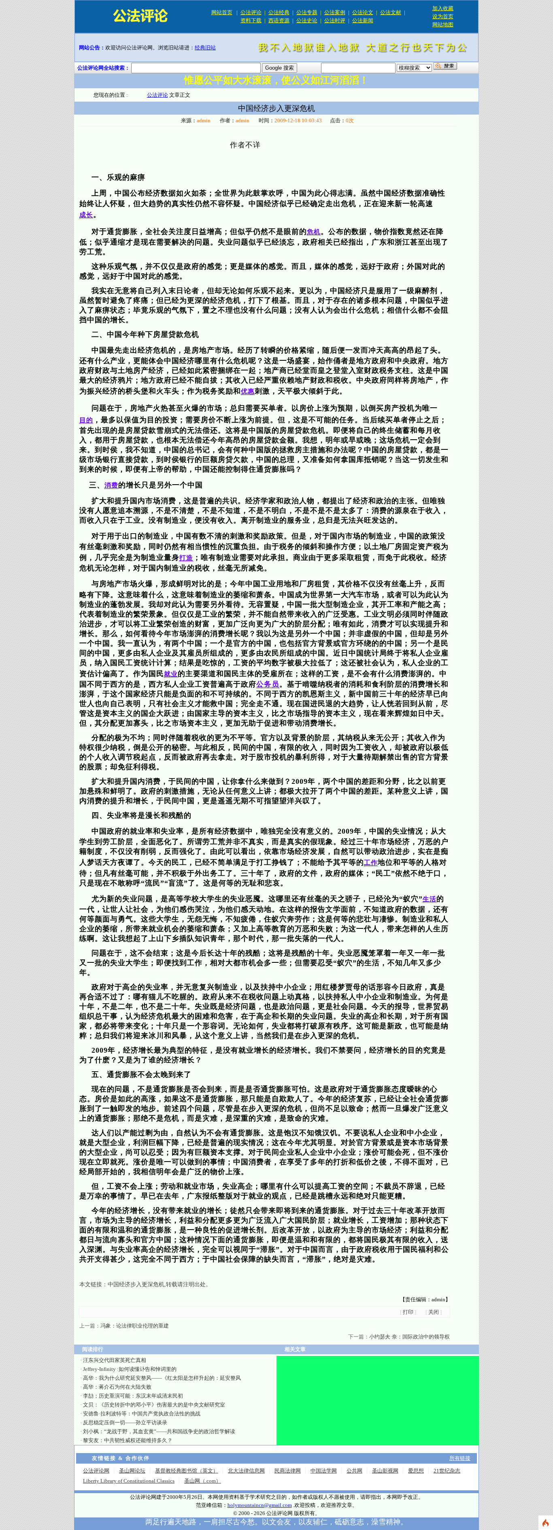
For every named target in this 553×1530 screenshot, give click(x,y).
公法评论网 (96, 1471)
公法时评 (334, 20)
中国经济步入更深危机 (136, 1284)
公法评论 (251, 12)
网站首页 (221, 12)
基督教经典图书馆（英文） (186, 1471)
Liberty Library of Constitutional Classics (128, 1481)
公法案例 (334, 12)
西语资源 (278, 20)
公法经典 (278, 12)
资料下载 (251, 20)
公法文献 (390, 12)
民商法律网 (287, 1471)
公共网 (354, 1471)
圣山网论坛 (132, 1471)
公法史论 (306, 20)
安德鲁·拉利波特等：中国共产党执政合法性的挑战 (141, 1414)
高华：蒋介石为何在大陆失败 (117, 1387)
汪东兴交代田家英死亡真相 (114, 1360)
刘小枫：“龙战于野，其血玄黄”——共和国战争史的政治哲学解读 (159, 1431)
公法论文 (362, 12)
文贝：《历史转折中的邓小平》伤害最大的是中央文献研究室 (154, 1405)
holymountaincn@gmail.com (260, 1505)
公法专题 (306, 12)
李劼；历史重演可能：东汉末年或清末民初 (133, 1396)
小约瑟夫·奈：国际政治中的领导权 (409, 1337)
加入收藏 (442, 8)
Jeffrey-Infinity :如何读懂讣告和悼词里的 (130, 1369)
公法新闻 (362, 20)
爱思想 (416, 1471)
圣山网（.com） (202, 1481)
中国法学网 (324, 1471)
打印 (408, 1312)
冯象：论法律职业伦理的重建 (134, 1326)
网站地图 (442, 24)
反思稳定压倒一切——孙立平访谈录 (125, 1422)
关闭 (433, 1312)
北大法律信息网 (246, 1471)
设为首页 (442, 16)
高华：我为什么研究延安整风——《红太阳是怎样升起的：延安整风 (162, 1378)
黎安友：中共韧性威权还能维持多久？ (127, 1440)
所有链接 (459, 1458)
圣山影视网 (385, 1471)
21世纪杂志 (447, 1471)
